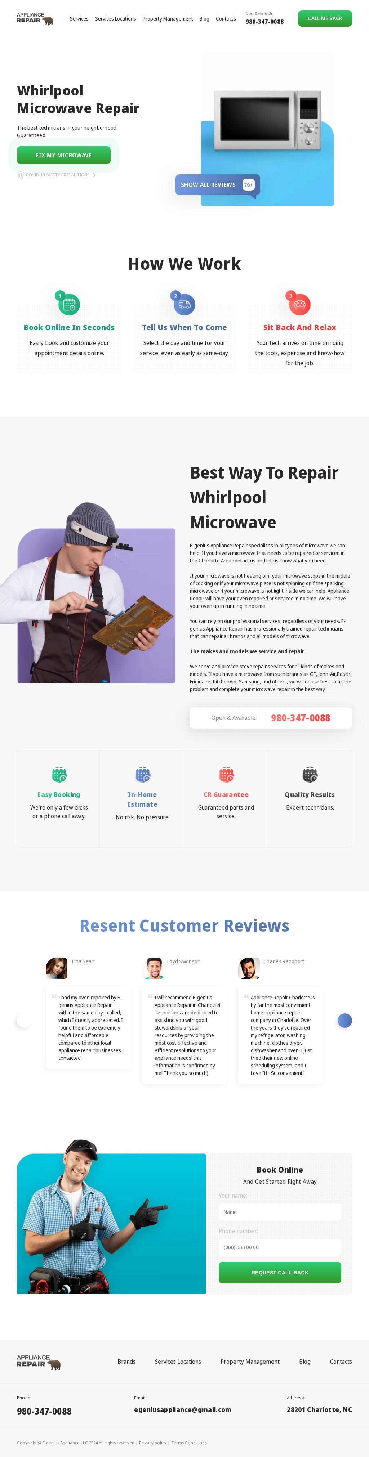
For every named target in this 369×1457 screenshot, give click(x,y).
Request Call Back (280, 1273)
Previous (24, 1020)
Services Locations (115, 18)
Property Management (168, 18)
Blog (204, 18)
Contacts (226, 18)
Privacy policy (152, 1443)
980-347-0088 (265, 22)
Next (345, 1020)
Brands (126, 1362)
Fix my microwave (64, 155)
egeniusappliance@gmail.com (182, 1409)
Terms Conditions (188, 1443)
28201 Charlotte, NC (319, 1409)
